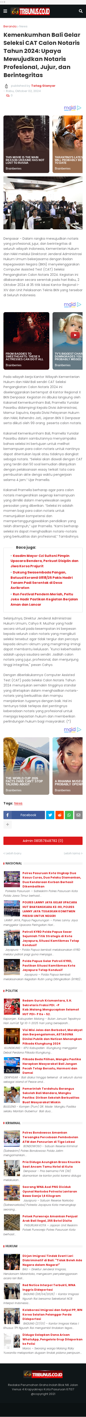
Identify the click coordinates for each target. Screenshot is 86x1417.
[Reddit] (59, 815)
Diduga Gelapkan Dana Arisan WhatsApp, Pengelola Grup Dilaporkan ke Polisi (52, 1339)
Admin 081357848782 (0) (43, 840)
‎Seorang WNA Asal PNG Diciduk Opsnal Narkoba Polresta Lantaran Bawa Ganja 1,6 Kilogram (49, 1191)
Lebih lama (72, 853)
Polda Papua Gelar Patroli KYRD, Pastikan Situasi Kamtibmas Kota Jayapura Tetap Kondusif (48, 965)
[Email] (78, 815)
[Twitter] (50, 815)
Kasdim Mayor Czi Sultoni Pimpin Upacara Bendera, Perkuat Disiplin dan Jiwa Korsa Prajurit (44, 560)
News (23, 26)
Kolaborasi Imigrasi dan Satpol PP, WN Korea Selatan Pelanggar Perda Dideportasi (52, 1314)
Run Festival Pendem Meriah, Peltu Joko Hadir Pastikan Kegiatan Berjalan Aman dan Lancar (44, 599)
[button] (5, 11)
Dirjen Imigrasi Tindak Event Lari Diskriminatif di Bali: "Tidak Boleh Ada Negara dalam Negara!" (52, 1260)
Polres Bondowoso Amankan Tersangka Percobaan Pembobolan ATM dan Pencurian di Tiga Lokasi (50, 1137)
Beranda (10, 26)
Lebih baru (13, 853)
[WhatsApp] (69, 815)
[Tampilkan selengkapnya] (7, 824)
